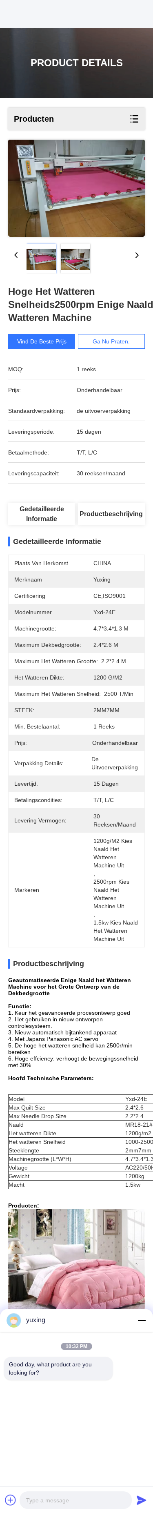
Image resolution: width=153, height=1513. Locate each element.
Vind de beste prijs (42, 341)
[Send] (141, 1500)
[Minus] (141, 1320)
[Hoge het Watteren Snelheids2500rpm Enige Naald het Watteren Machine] (76, 188)
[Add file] (10, 1500)
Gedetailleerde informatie (42, 514)
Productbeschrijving (111, 513)
